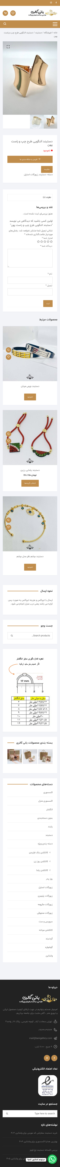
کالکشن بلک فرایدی (38, 852)
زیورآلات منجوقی (45, 913)
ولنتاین (49, 955)
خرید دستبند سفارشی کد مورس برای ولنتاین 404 (34, 1133)
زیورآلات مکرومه (45, 904)
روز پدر (49, 879)
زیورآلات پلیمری (45, 896)
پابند (50, 826)
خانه (55, 32)
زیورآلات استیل (31, 174)
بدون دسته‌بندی (45, 818)
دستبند (38, 32)
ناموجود (30, 397)
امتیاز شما (47, 238)
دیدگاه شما (46, 246)
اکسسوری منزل (45, 801)
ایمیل (49, 285)
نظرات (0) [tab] (47, 197)
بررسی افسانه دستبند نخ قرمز (43, 1150)
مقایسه (47, 169)
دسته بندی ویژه (45, 843)
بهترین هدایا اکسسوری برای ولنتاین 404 (38, 1141)
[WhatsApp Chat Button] (52, 1159)
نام (50, 274)
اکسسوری (48, 792)
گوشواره (49, 947)
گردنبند (49, 938)
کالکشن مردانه (46, 930)
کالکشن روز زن (41, 861)
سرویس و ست (46, 921)
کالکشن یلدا (42, 870)
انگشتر (49, 809)
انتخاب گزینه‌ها (30, 483)
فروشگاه (47, 32)
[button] (8, 46)
